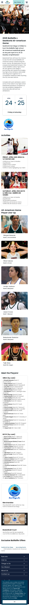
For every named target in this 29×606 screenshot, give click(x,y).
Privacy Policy (19, 593)
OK (14, 602)
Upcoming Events (21, 547)
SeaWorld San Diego (7, 547)
